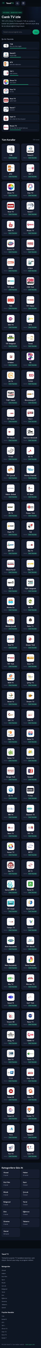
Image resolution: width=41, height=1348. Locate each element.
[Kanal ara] (17, 3)
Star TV (4, 1332)
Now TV (4, 1335)
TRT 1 (3, 1325)
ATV (3, 1322)
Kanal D (4, 1319)
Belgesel (4, 1289)
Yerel (3, 1292)
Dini (3, 1295)
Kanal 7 (4, 1338)
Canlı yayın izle (30, 1344)
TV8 (3, 1316)
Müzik (3, 1283)
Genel (4, 1308)
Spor (3, 1280)
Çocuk (4, 1286)
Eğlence (4, 1298)
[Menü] (23, 3)
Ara (35, 32)
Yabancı (4, 1304)
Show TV (4, 1329)
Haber (4, 1273)
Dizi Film (4, 1276)
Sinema (4, 1301)
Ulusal (4, 1270)
